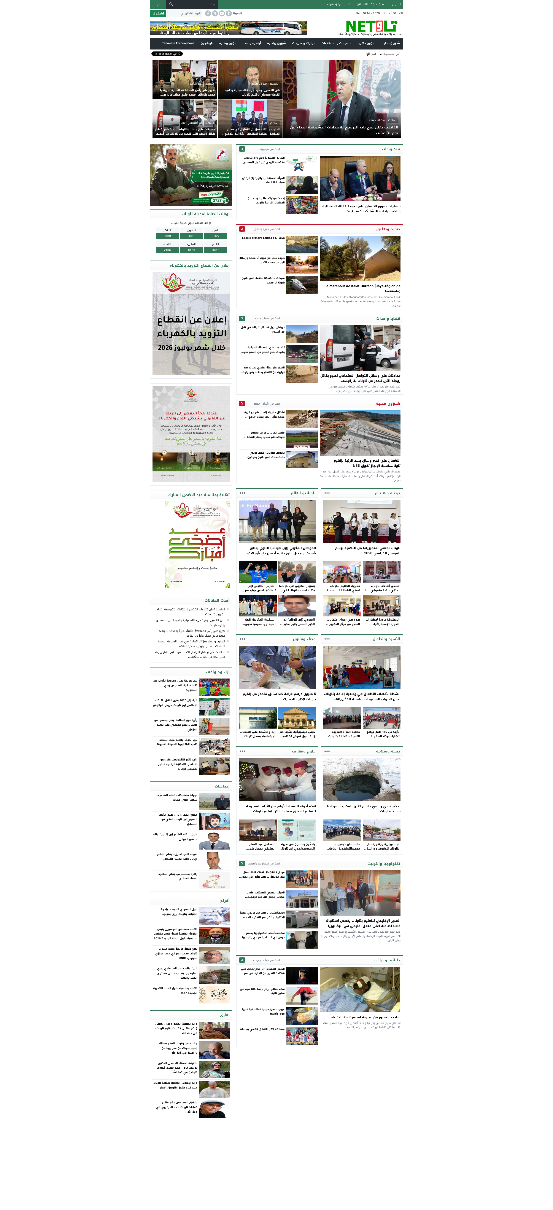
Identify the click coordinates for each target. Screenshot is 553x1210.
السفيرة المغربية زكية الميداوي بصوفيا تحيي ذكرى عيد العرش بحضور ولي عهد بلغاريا (259, 626)
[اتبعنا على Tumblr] (228, 13)
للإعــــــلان (362, 4)
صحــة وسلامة (388, 751)
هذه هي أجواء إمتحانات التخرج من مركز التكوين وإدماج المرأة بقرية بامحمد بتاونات (342, 626)
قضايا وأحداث (388, 318)
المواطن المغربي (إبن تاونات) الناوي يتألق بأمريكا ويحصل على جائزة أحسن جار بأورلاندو (281, 550)
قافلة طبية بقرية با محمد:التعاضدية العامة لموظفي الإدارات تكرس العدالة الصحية (343, 850)
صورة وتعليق (388, 229)
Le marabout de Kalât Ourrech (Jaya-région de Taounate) (362, 288)
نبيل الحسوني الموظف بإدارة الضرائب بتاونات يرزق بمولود (179, 912)
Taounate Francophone (178, 43)
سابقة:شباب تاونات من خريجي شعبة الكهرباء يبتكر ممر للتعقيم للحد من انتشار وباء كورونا (262, 917)
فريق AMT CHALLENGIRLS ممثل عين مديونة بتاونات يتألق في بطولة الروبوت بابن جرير (262, 877)
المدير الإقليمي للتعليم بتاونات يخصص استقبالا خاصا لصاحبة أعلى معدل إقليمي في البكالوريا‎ (363, 923)
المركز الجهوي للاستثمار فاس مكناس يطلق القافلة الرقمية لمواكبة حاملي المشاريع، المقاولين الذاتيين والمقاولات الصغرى (263, 899)
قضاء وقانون (304, 638)
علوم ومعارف (304, 751)
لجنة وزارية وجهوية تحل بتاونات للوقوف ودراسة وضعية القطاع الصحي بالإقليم (383, 850)
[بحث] (171, 4)
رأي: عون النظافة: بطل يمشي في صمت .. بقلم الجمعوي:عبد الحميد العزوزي (175, 725)
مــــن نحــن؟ (377, 4)
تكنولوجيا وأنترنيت (383, 863)
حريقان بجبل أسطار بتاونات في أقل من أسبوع (263, 329)
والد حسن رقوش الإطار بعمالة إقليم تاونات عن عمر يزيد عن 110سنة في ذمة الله (178, 1048)
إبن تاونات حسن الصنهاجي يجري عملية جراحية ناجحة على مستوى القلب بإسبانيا (177, 973)
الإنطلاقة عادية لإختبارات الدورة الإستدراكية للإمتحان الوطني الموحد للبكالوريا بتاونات (382, 626)
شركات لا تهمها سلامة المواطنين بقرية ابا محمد (263, 280)
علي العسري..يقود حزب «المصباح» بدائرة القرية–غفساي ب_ (339, 53)
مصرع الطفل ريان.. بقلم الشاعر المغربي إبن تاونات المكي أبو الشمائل (177, 819)
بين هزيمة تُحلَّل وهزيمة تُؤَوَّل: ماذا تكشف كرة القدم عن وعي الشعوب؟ (175, 685)
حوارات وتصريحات (303, 43)
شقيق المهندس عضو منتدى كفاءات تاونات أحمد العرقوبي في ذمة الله (176, 1107)
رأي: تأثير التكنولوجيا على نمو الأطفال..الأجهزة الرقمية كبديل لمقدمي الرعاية (177, 764)
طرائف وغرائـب (387, 960)
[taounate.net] (355, 28)
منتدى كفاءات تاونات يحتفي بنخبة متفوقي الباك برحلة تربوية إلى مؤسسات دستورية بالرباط (381, 592)
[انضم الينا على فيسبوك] (207, 13)
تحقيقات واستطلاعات (336, 43)
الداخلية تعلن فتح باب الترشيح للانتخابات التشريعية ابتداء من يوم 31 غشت (191, 612)
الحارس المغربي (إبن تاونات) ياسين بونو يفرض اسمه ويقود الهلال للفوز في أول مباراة (258, 592)
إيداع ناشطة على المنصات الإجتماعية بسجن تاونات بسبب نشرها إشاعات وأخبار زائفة (258, 738)
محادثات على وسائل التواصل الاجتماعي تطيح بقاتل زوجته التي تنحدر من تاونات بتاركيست (360, 378)
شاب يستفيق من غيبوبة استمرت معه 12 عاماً (364, 1017)
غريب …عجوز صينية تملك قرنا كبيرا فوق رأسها (263, 1011)
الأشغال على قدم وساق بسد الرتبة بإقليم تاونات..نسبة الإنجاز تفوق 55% (367, 463)
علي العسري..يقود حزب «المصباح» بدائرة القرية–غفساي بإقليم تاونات (190, 622)
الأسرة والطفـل (386, 638)
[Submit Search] (242, 149)
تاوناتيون (207, 43)
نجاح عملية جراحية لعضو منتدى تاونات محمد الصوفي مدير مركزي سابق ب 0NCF (176, 953)
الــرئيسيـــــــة (394, 4)
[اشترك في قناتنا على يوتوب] (221, 13)
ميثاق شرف (334, 4)
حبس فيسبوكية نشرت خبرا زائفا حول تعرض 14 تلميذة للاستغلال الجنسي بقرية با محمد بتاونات (296, 738)
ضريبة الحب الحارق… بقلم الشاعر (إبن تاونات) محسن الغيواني (177, 856)
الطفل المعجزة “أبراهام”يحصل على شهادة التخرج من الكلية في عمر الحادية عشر (263, 973)
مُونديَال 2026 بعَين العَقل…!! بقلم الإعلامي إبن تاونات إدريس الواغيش (175, 702)
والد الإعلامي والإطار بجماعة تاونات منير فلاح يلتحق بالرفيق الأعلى (175, 1085)
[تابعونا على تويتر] (214, 13)
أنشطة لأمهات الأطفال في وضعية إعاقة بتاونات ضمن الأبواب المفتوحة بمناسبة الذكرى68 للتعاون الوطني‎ (362, 699)
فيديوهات (391, 149)
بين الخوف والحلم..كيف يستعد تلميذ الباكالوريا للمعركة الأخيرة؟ (177, 742)
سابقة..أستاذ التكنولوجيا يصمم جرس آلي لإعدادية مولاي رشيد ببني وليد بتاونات (262, 937)
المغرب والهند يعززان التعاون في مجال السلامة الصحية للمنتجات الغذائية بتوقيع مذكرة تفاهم (191, 644)
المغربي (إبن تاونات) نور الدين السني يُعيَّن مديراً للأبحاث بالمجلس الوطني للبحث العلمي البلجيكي (298, 626)
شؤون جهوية (366, 43)
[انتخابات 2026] (191, 175)
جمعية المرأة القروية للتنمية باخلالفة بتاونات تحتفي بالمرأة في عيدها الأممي (343, 738)
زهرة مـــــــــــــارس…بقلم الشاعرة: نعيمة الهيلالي (177, 876)
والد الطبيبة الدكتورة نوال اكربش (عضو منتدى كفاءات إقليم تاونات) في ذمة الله (176, 1028)
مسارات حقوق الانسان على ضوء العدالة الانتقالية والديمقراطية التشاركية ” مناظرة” (361, 208)
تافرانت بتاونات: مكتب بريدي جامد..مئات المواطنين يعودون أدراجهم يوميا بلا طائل (266, 457)
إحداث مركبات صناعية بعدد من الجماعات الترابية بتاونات (266, 200)
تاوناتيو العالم (303, 493)
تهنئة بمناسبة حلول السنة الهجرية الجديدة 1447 (175, 990)
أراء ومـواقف (252, 43)
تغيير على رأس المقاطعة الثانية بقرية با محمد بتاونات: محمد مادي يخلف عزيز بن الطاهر (192, 633)
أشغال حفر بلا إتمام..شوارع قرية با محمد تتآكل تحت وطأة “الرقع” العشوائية (263, 417)
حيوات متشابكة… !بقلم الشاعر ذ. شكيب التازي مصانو (176, 797)
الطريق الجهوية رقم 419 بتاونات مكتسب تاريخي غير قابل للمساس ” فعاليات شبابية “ (263, 162)
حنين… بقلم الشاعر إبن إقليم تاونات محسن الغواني (175, 837)
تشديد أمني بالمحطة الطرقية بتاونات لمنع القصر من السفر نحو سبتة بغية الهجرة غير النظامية (264, 352)
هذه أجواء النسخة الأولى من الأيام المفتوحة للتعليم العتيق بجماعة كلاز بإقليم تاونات (281, 808)
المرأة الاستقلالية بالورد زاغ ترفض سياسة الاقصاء (263, 180)
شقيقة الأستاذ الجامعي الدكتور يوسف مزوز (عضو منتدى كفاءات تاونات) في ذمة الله (177, 1068)
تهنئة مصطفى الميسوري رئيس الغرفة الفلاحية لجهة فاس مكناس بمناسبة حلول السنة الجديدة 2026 (175, 934)
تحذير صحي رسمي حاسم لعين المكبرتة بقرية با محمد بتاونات (363, 808)
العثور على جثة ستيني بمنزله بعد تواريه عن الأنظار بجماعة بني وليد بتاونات (264, 372)
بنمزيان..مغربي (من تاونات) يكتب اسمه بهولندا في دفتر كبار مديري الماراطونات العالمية (297, 592)
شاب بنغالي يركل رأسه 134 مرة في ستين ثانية (262, 991)
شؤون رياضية (276, 43)
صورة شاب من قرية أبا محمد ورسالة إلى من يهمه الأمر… (262, 260)
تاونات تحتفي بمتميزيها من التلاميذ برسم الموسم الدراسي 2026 (367, 550)
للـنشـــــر (349, 4)
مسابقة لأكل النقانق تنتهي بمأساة (262, 1029)
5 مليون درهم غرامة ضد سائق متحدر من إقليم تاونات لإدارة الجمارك (279, 696)
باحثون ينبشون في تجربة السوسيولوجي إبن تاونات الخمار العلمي (297, 848)
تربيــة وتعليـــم (387, 493)
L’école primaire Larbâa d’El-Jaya (263, 237)
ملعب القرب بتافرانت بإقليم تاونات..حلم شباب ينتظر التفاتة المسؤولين (265, 437)
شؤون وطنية (228, 43)
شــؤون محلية (391, 43)
